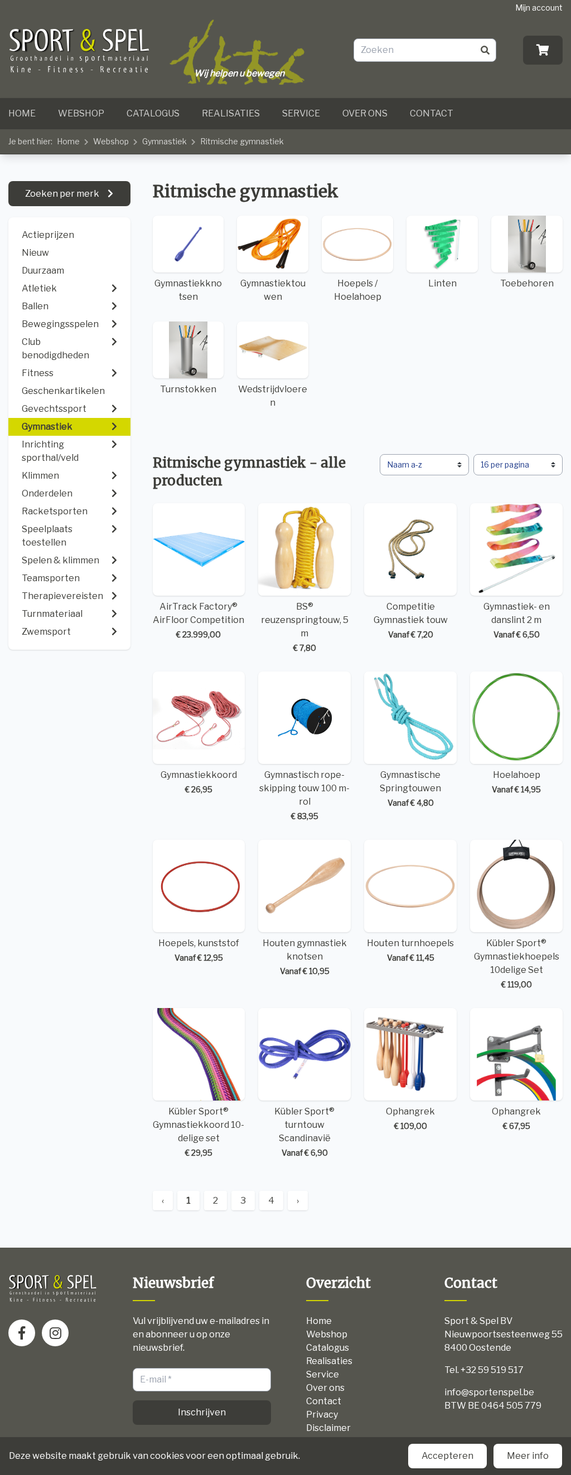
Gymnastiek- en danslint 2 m (516, 620)
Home (22, 113)
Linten (442, 283)
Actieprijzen (48, 235)
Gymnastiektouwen (273, 290)
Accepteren (447, 1455)
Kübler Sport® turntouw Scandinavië (304, 1131)
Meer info (528, 1455)
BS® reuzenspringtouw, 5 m (305, 627)
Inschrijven (202, 1412)
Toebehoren (527, 283)
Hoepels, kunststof (198, 950)
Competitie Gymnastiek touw (411, 620)
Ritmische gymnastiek (242, 141)
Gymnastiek (164, 141)
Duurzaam (43, 270)
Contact (431, 113)
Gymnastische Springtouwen (410, 788)
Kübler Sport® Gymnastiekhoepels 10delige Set (516, 963)
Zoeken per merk (63, 193)
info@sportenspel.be (489, 1392)
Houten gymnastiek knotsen (305, 957)
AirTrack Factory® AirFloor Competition (198, 620)
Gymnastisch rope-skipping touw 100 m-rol (304, 795)
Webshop (81, 113)
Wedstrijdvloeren (272, 396)
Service (301, 113)
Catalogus (153, 113)
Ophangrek (410, 1118)
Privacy (322, 1414)
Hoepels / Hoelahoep (357, 290)
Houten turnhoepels (410, 950)
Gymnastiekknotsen (188, 290)
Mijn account (539, 7)
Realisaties (231, 113)
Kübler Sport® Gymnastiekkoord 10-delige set (198, 1131)
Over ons (365, 113)
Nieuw (35, 252)
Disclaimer (328, 1428)
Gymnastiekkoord (199, 782)
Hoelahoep (516, 782)
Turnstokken (188, 389)
